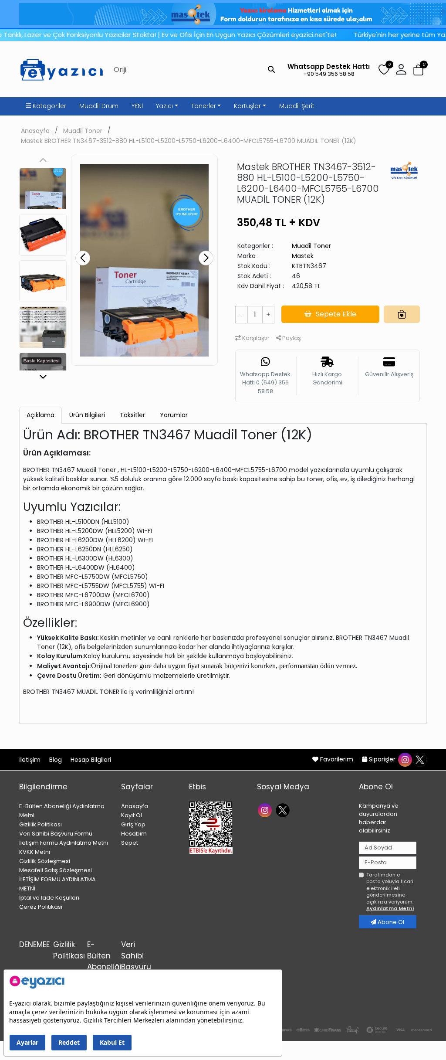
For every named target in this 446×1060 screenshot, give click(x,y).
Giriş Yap (133, 824)
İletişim (30, 759)
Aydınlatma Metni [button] (390, 908)
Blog (56, 759)
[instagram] (404, 759)
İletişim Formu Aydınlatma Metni (63, 843)
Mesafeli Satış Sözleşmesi (55, 870)
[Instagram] (266, 809)
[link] (223, 14)
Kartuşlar (247, 106)
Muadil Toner (82, 131)
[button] (418, 70)
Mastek (303, 255)
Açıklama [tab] (40, 415)
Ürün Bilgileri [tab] (87, 415)
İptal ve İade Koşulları (49, 898)
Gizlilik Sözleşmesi (44, 861)
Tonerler (203, 106)
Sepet (129, 843)
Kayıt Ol (131, 815)
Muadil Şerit (296, 106)
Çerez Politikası (40, 907)
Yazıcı (164, 106)
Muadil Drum (98, 106)
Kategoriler (48, 106)
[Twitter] (284, 809)
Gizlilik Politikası (40, 824)
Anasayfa (35, 131)
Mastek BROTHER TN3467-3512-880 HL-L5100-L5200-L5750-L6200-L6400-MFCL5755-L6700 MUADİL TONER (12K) (188, 141)
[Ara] (271, 69)
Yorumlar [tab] (174, 415)
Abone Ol (390, 922)
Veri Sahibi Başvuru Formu (55, 833)
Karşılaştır (255, 338)
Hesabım (134, 833)
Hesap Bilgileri (91, 759)
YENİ (137, 106)
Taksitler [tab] (132, 415)
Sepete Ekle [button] (336, 314)
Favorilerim (336, 759)
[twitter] (419, 759)
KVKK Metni (34, 852)
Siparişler (382, 759)
